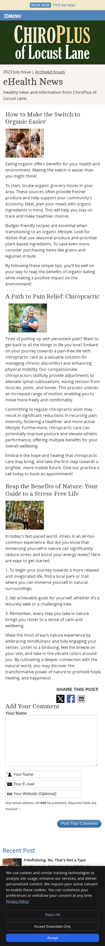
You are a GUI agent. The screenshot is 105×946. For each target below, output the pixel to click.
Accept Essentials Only (52, 926)
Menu (14, 16)
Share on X (60, 699)
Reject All (52, 915)
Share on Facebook (71, 699)
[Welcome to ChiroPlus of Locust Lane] (52, 57)
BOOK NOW (40, 5)
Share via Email (81, 699)
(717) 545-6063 (64, 5)
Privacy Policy (17, 901)
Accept (52, 938)
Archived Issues (50, 72)
